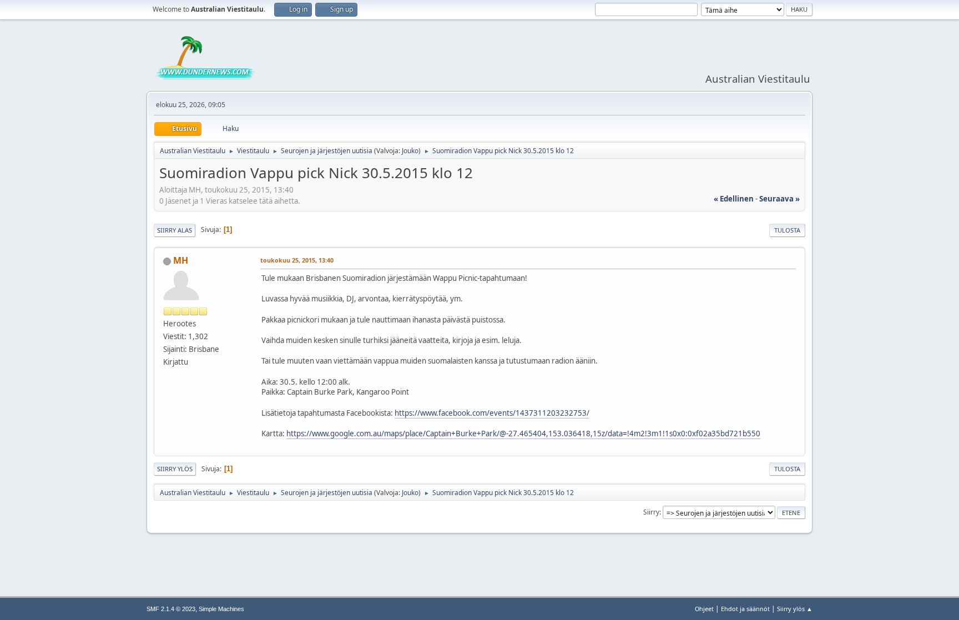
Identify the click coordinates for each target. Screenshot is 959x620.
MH (180, 260)
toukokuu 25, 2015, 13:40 (297, 260)
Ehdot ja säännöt (745, 608)
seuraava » (779, 199)
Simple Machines (221, 609)
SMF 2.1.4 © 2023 (171, 609)
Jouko (410, 150)
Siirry (651, 512)
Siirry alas (174, 230)
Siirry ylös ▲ (794, 608)
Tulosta (787, 230)
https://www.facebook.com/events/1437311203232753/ (492, 413)
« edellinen (734, 199)
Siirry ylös (175, 469)
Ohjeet (704, 608)
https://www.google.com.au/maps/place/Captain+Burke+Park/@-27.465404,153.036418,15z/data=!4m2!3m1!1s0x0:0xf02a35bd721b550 (523, 433)
